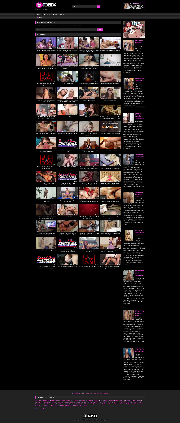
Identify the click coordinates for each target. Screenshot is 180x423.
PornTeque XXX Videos (134, 403)
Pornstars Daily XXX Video (79, 405)
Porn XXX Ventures (61, 403)
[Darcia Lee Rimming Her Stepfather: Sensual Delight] (128, 123)
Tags (56, 14)
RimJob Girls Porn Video (93, 400)
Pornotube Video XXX (80, 400)
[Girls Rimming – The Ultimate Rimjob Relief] (128, 202)
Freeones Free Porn (40, 408)
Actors (62, 14)
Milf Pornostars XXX (89, 403)
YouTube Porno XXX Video (107, 400)
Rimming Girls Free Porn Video (47, 403)
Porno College (54, 400)
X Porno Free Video (117, 402)
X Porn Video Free (106, 402)
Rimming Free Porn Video (94, 402)
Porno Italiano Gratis (40, 402)
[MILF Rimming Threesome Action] (128, 50)
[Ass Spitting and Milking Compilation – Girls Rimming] (128, 280)
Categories (47, 14)
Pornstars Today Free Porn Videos (104, 403)
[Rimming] (46, 5)
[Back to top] (175, 418)
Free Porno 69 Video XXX (120, 403)
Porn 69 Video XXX (120, 400)
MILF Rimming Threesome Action (139, 42)
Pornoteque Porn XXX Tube (66, 400)
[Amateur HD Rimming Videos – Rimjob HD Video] (128, 240)
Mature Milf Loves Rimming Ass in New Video (139, 80)
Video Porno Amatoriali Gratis (133, 400)
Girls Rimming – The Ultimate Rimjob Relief (139, 194)
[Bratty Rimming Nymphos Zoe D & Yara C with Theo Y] (128, 319)
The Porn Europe (53, 405)
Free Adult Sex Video (81, 402)
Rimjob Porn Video (51, 402)
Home (39, 14)
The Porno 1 (44, 405)
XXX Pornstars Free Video (65, 405)
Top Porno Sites (71, 403)
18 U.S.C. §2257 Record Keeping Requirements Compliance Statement (90, 393)
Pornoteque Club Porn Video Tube (66, 402)
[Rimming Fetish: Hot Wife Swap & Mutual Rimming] (128, 357)
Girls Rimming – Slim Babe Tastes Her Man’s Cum (139, 156)
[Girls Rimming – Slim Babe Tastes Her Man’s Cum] (128, 164)
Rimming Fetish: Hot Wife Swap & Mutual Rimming (139, 349)
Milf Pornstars (79, 403)
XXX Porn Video (128, 402)
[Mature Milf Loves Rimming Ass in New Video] (128, 88)
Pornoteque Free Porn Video (42, 400)
